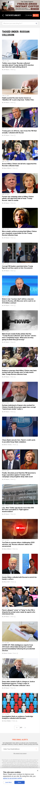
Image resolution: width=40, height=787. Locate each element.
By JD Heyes (5, 69)
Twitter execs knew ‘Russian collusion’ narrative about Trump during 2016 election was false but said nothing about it (18, 65)
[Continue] (36, 749)
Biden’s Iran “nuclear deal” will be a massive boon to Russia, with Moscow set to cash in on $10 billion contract (18, 301)
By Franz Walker (6, 721)
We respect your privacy (20, 753)
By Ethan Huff (5, 582)
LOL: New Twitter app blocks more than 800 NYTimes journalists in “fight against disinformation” (18, 509)
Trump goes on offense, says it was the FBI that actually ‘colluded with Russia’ (19, 132)
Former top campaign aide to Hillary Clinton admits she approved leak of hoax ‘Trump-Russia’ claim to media (18, 198)
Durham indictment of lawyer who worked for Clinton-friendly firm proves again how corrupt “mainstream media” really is (19, 407)
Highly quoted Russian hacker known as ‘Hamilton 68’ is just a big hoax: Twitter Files (18, 99)
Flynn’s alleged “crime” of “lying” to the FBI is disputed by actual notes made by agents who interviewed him (18, 612)
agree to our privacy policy (12, 778)
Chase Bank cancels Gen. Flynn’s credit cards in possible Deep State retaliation (18, 441)
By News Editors (6, 168)
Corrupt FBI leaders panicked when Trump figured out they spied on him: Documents (17, 267)
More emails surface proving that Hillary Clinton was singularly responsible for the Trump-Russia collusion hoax (19, 233)
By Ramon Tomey (6, 444)
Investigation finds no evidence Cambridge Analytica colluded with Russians (17, 717)
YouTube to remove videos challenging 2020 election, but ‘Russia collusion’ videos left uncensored (18, 544)
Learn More (8, 782)
